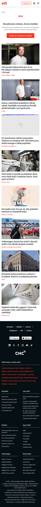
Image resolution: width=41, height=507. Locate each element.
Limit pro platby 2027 (29, 465)
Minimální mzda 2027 (29, 470)
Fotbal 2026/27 (27, 433)
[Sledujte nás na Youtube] (27, 345)
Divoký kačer (5, 446)
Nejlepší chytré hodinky (9, 467)
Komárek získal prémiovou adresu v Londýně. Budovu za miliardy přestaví (19, 275)
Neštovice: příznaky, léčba (9, 399)
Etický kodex (10, 502)
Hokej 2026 (26, 436)
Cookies (32, 495)
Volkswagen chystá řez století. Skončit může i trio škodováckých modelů (20, 242)
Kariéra (29, 331)
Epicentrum (5, 396)
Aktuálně (5, 391)
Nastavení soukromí (13, 497)
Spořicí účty (26, 462)
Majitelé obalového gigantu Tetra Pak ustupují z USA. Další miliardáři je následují (19, 310)
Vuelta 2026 (12, 384)
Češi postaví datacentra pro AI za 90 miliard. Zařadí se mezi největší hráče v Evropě (20, 69)
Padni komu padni (7, 441)
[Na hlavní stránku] (4, 3)
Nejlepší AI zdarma (7, 465)
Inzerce (28, 327)
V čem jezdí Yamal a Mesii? (9, 402)
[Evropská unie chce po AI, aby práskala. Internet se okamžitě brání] (20, 196)
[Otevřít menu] (38, 3)
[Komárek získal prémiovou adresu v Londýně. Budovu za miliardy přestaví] (20, 261)
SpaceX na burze (6, 459)
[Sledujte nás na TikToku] (31, 345)
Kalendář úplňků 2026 (8, 408)
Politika (4, 425)
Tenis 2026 (26, 439)
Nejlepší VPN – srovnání (9, 470)
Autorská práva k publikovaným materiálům (20, 490)
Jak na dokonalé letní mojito (31, 416)
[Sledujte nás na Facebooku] (18, 345)
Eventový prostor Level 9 (17, 381)
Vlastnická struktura (27, 497)
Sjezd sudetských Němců (9, 435)
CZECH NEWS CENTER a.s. (27, 481)
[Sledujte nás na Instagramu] (22, 345)
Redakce (19, 327)
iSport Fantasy (13, 371)
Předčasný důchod (28, 459)
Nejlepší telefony (6, 462)
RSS (21, 331)
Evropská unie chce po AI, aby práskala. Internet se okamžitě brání (20, 210)
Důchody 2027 (27, 467)
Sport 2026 (27, 425)
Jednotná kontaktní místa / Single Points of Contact (20, 500)
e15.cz (3, 12)
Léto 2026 (26, 391)
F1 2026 (25, 441)
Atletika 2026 (26, 444)
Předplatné (13, 331)
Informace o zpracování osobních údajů (17, 495)
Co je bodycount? (7, 410)
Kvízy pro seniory (7, 405)
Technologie (6, 454)
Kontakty (10, 327)
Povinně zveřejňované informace (25, 502)
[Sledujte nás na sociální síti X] (14, 345)
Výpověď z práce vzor (8, 443)
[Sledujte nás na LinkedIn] (9, 345)
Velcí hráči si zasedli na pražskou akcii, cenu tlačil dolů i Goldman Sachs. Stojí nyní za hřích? (19, 176)
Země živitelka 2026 (28, 473)
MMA (24, 430)
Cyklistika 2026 (27, 447)
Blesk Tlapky (19, 368)
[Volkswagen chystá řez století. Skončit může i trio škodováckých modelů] (20, 228)
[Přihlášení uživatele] (34, 3)
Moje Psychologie (8, 368)
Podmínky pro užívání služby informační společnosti (20, 492)
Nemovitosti (12, 374)
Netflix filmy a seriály (8, 473)
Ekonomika (27, 454)
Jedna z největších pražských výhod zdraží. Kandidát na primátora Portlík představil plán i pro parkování (19, 105)
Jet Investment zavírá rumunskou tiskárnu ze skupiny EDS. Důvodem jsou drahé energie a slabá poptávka (20, 140)
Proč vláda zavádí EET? (8, 438)
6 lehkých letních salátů (30, 418)
